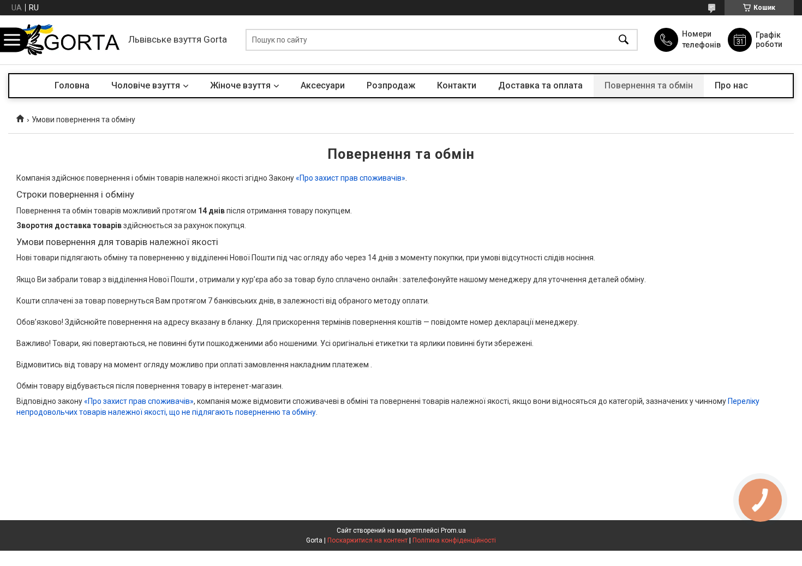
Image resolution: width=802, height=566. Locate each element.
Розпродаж (391, 85)
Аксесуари (323, 85)
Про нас (731, 85)
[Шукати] (624, 40)
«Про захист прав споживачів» (350, 178)
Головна (72, 85)
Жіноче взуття (240, 85)
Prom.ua (453, 530)
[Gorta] (65, 40)
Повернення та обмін (649, 85)
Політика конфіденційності (454, 540)
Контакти (456, 85)
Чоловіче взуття (145, 85)
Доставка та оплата (540, 85)
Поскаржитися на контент (367, 540)
